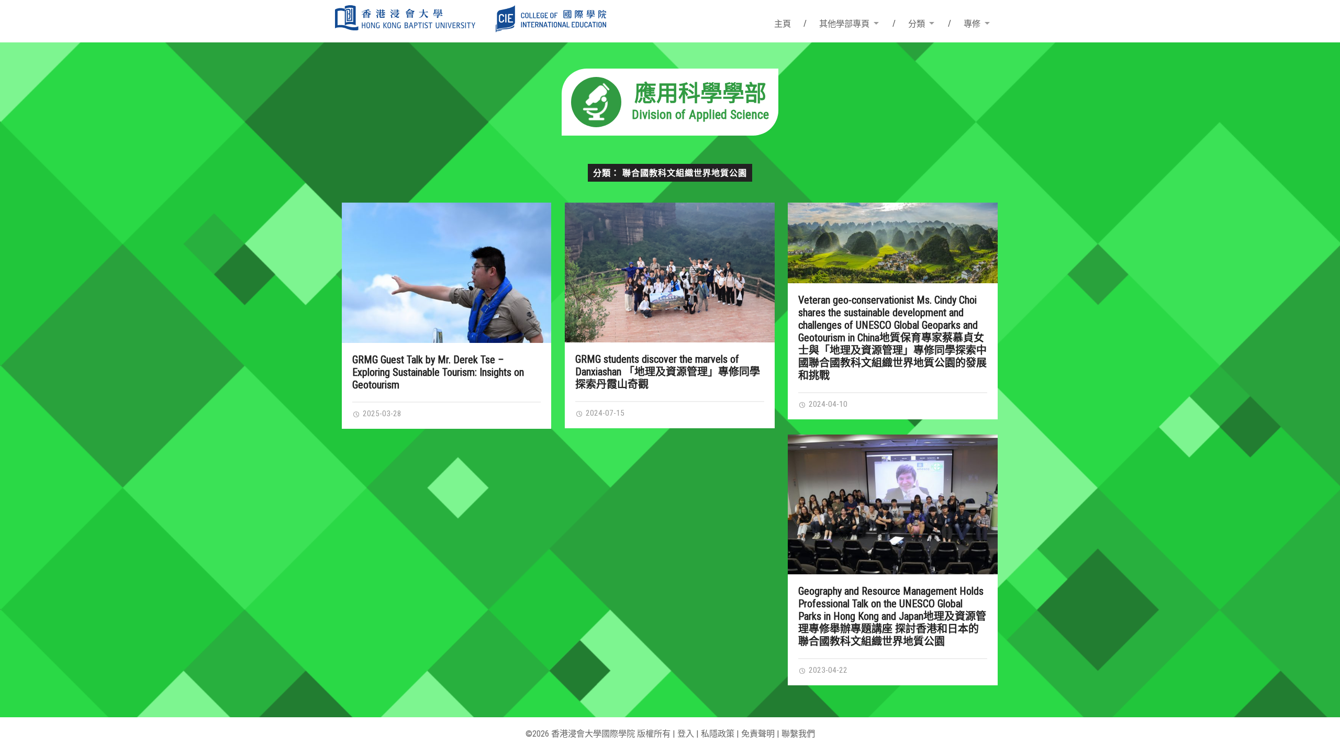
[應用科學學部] (670, 132)
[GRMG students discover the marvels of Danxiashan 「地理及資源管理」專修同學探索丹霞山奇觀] (670, 272)
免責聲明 (758, 734)
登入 (685, 734)
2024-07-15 (604, 413)
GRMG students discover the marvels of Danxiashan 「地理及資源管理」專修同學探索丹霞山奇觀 (667, 372)
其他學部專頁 (844, 24)
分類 (916, 24)
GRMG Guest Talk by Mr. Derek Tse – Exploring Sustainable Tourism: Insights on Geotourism (438, 372)
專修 (972, 24)
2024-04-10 (827, 404)
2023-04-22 (827, 670)
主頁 (782, 24)
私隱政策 (717, 734)
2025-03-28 (381, 413)
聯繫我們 (798, 734)
